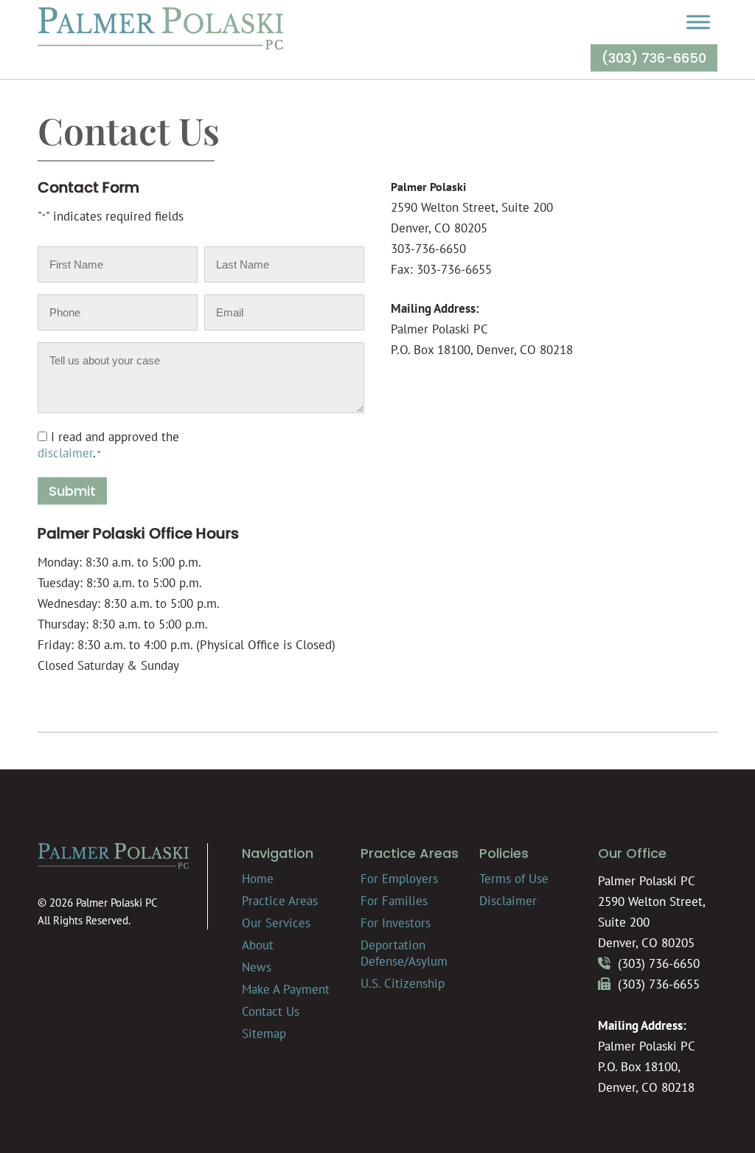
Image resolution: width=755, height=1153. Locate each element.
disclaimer (65, 453)
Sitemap (264, 1033)
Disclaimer (508, 901)
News (256, 967)
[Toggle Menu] (698, 22)
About (258, 945)
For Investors (396, 923)
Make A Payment (286, 989)
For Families (394, 901)
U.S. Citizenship (403, 983)
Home (258, 878)
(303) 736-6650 (654, 58)
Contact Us (270, 1011)
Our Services (276, 923)
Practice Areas (280, 901)
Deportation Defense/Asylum (404, 953)
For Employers (399, 878)
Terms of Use (514, 878)
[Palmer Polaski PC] (160, 46)
